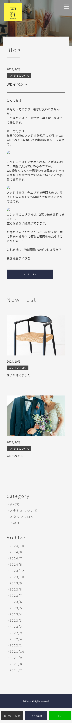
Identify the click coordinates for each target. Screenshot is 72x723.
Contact (36, 716)
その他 (15, 523)
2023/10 (17, 577)
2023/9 (16, 583)
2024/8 (16, 552)
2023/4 (16, 614)
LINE (60, 716)
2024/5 (16, 564)
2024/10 (17, 546)
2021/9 (16, 657)
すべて (15, 504)
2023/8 (16, 589)
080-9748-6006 (12, 716)
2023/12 (17, 570)
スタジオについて (24, 510)
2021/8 (16, 664)
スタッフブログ (22, 516)
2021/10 (17, 651)
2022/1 (16, 645)
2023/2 (16, 626)
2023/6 (16, 601)
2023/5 (16, 608)
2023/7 (16, 595)
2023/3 (16, 620)
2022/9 (16, 633)
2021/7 (16, 670)
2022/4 (16, 639)
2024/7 (16, 558)
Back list (29, 274)
